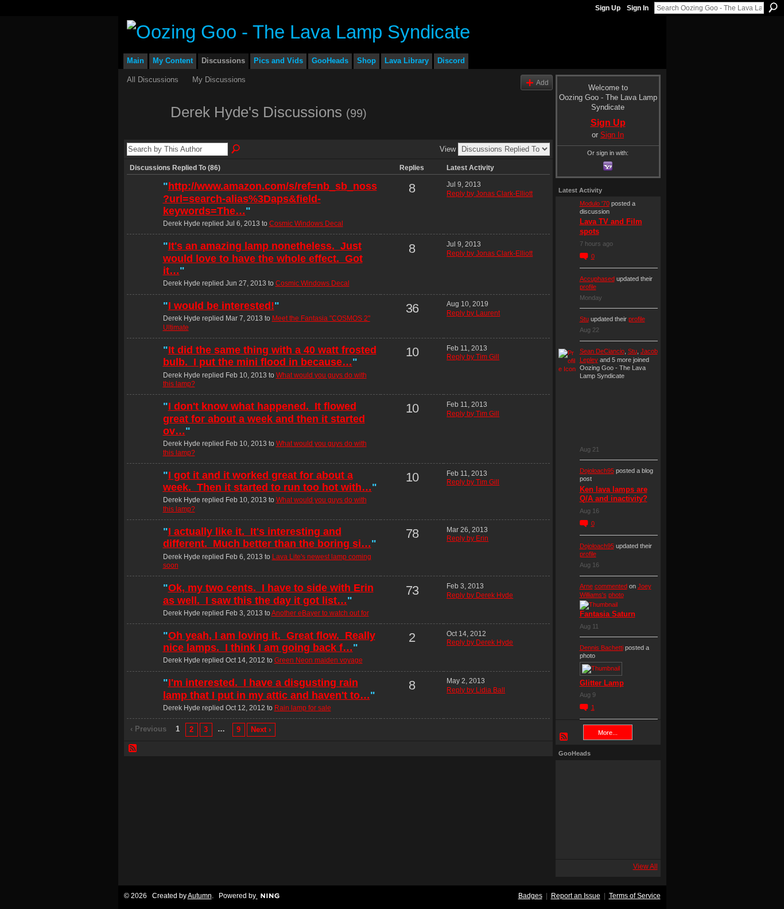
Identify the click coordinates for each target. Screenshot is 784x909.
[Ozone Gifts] (636, 778)
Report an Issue (575, 896)
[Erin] (143, 607)
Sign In (638, 8)
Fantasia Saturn (607, 614)
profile (588, 286)
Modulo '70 (595, 203)
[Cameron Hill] (605, 778)
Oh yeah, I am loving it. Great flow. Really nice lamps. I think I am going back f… (269, 642)
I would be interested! (221, 305)
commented (611, 586)
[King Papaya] (574, 778)
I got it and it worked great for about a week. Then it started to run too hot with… (267, 481)
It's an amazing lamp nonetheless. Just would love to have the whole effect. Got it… (263, 258)
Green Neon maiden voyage (318, 660)
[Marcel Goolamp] (636, 840)
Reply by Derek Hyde (480, 595)
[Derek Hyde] (145, 132)
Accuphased (597, 278)
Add (542, 82)
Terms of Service (635, 896)
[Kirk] (605, 809)
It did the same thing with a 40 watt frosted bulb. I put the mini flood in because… (270, 356)
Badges (530, 896)
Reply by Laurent (473, 313)
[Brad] (636, 809)
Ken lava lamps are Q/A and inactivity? (613, 494)
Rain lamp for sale (302, 708)
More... (608, 732)
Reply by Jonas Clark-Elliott (490, 194)
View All (645, 866)
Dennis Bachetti (601, 647)
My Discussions (219, 79)
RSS (133, 749)
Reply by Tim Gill (473, 357)
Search (773, 7)
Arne (586, 586)
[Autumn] (143, 551)
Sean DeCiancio (602, 351)
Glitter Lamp (602, 683)
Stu (584, 318)
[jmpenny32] (143, 325)
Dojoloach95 (597, 470)
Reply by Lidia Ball (476, 690)
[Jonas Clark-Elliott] (143, 702)
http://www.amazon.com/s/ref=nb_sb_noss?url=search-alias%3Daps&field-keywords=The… (270, 198)
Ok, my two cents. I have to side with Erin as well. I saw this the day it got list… (268, 594)
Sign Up (607, 8)
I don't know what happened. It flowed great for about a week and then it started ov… (264, 418)
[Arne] (605, 840)
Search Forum (236, 149)
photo (616, 594)
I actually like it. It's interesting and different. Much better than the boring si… (267, 538)
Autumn (200, 896)
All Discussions (152, 79)
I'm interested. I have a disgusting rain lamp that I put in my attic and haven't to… (266, 689)
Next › (261, 729)
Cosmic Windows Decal (306, 223)
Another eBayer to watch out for (320, 613)
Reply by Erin (467, 538)
